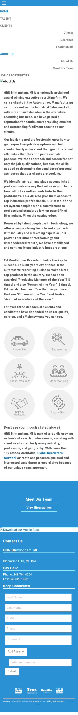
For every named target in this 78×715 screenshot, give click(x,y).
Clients (68, 33)
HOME (4, 11)
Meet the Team (63, 68)
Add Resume (16, 652)
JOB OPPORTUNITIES (14, 75)
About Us (67, 61)
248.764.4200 (22, 574)
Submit (12, 671)
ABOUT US (7, 54)
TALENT (5, 19)
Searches (66, 40)
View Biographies (39, 507)
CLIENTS (6, 26)
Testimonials (64, 47)
